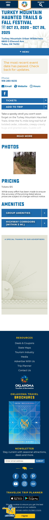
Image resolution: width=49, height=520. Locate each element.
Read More (24, 136)
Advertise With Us (24, 361)
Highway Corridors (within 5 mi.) (20, 223)
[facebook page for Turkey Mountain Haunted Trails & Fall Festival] (5, 93)
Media (24, 356)
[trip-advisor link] (33, 484)
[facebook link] (16, 476)
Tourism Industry (24, 352)
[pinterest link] (33, 476)
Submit (39, 461)
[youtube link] (16, 484)
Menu (8, 2)
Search (41, 2)
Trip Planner (24, 365)
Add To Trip (14, 107)
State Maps (24, 347)
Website (22, 86)
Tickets (11, 100)
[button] (8, 4)
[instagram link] (24, 484)
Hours (36, 86)
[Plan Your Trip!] (9, 511)
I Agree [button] (24, 516)
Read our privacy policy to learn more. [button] (24, 510)
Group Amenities (18, 213)
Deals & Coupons (24, 343)
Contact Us (24, 370)
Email (8, 86)
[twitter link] (24, 476)
